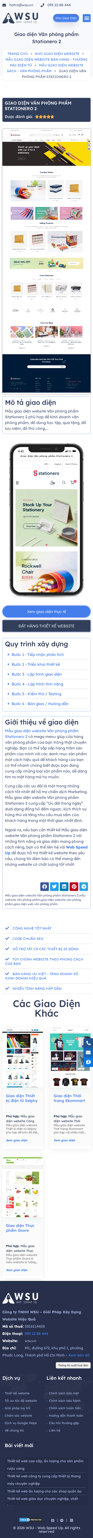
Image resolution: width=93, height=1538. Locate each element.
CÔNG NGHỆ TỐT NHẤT (32, 928)
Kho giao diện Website (57, 54)
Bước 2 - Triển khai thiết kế (36, 664)
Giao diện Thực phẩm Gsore (20, 1228)
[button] (87, 18)
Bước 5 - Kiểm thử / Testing (36, 693)
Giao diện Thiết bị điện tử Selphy (22, 1098)
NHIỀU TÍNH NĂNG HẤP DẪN (37, 988)
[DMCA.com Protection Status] (31, 1520)
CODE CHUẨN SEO (28, 939)
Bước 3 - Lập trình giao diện (37, 674)
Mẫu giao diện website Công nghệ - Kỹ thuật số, (20, 1121)
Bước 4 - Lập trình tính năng (37, 684)
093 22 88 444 (36, 1333)
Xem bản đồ (78, 1355)
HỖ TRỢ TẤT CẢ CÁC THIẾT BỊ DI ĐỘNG (46, 949)
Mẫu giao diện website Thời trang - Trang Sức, (68, 1121)
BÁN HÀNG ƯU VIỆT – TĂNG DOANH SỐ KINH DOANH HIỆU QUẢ (41, 976)
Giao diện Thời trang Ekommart (69, 1098)
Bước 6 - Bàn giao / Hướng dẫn (40, 703)
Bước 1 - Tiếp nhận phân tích (38, 654)
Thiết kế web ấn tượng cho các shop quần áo (44, 1491)
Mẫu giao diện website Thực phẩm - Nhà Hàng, (20, 1250)
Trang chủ (17, 54)
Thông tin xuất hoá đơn (73, 1365)
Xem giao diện (16, 1140)
